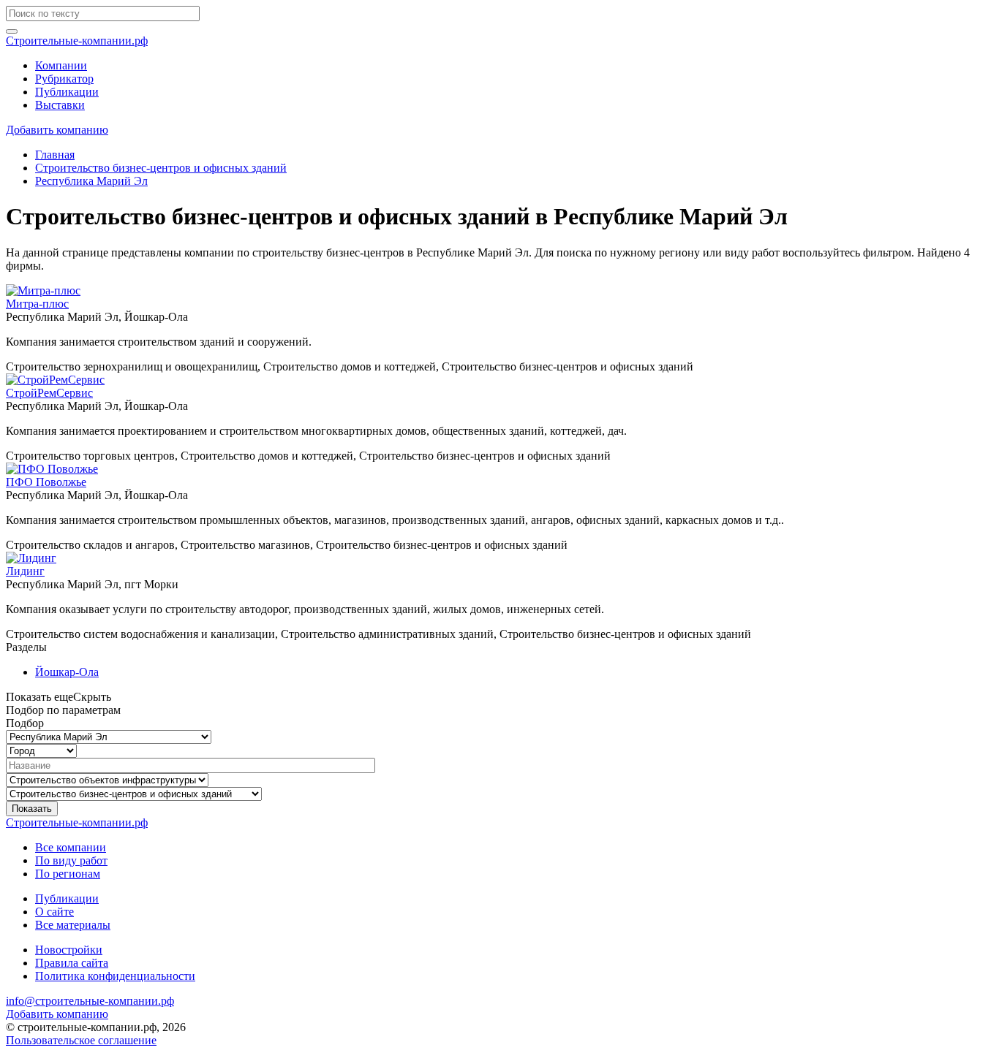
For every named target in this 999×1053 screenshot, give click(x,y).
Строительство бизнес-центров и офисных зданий (161, 167)
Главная (55, 154)
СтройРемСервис (49, 393)
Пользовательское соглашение (81, 1040)
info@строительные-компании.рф (90, 1001)
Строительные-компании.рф (77, 40)
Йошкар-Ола (67, 672)
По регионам (67, 873)
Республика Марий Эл (91, 181)
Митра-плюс (37, 303)
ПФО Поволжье (46, 482)
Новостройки (68, 949)
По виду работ (71, 860)
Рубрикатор (64, 78)
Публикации (67, 91)
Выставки (60, 105)
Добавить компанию (57, 129)
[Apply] (12, 31)
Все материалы (72, 925)
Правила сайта (71, 963)
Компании (61, 65)
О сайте (54, 911)
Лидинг (25, 571)
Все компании (70, 847)
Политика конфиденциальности (115, 976)
